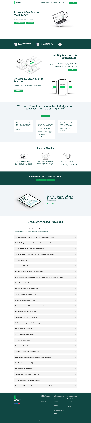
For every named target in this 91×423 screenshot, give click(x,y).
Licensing (69, 406)
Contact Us (56, 401)
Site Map (55, 408)
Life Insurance (54, 2)
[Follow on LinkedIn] (17, 403)
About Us (55, 413)
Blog (54, 398)
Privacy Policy (69, 401)
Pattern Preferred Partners (59, 410)
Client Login (61, 2)
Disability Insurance (45, 2)
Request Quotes (73, 2)
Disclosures (69, 404)
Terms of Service (70, 398)
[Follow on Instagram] (19, 403)
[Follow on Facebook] (15, 403)
